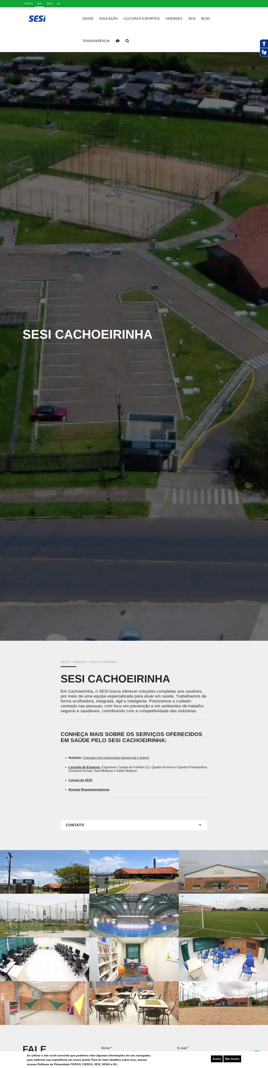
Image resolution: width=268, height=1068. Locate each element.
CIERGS (87, 1064)
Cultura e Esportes (142, 18)
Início (64, 662)
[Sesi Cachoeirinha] (44, 872)
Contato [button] (75, 825)
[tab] (134, 825)
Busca (127, 41)
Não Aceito (232, 1058)
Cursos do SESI (80, 780)
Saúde (88, 18)
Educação (108, 18)
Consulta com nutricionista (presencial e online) (116, 757)
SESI (97, 1064)
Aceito (216, 1058)
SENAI (106, 1064)
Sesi (191, 18)
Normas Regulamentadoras (88, 789)
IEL (115, 1064)
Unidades (174, 18)
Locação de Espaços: (84, 767)
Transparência (96, 41)
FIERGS (75, 1064)
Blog (205, 18)
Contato (117, 41)
